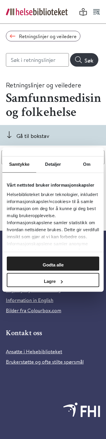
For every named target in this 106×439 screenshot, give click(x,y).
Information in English (29, 300)
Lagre (50, 281)
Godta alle (53, 264)
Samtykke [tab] (19, 164)
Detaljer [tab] (53, 164)
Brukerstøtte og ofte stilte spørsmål (45, 361)
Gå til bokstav (32, 135)
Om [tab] (86, 164)
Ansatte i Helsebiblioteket (34, 351)
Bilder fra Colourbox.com (33, 310)
